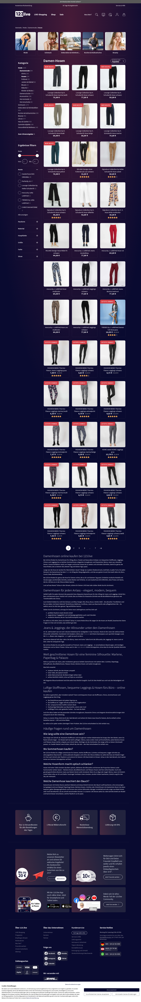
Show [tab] (20, 256)
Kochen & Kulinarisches (28, 113)
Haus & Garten (25, 121)
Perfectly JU (27, 181)
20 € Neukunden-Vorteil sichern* (70, 2)
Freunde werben (20, 946)
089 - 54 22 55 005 (112, 954)
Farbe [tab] (20, 249)
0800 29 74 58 (111, 948)
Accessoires (25, 96)
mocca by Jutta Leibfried (27, 194)
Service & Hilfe (76, 937)
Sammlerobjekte (25, 124)
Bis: (30, 161)
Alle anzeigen (23, 215)
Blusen (25, 85)
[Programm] (103, 14)
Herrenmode (25, 99)
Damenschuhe (26, 93)
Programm (18, 935)
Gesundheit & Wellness (28, 127)
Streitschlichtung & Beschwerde (82, 953)
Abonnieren (61, 879)
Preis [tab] (20, 151)
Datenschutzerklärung (32, 998)
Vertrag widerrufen (79, 933)
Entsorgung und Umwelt (80, 951)
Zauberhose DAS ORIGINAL (28, 175)
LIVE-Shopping (40, 14)
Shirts (25, 73)
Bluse (47, 636)
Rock (67, 572)
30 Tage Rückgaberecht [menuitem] (70, 6)
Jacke (66, 636)
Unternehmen (48, 932)
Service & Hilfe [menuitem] (120, 6)
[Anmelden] (117, 14)
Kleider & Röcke (27, 90)
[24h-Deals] (110, 14)
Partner (45, 938)
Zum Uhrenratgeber (26, 134)
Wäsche (24, 88)
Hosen (25, 76)
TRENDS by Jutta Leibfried (28, 201)
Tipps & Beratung (77, 945)
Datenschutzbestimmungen (73, 984)
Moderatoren (19, 941)
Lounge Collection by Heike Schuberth (29, 187)
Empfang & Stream (21, 938)
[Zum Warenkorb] (124, 14)
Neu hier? (88, 14)
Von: (19, 161)
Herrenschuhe (26, 102)
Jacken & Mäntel (28, 82)
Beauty (22, 116)
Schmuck (23, 105)
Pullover (25, 79)
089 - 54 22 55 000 (112, 944)
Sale (61, 14)
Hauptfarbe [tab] (22, 235)
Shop (53, 14)
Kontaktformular (77, 948)
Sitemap (18, 952)
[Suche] (96, 14)
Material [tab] (21, 228)
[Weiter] (100, 548)
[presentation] (17, 40)
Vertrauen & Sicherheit (79, 942)
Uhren (22, 119)
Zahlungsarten (76, 940)
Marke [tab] (20, 169)
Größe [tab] (20, 242)
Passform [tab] (21, 222)
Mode (22, 68)
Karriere (46, 935)
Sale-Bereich (82, 647)
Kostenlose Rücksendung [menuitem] (23, 6)
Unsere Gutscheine (21, 949)
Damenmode (26, 71)
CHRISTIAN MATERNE (29, 208)
